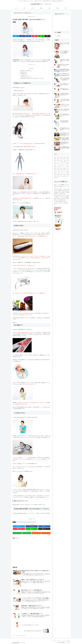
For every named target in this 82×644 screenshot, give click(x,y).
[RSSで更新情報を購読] (41, 533)
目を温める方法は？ (24, 72)
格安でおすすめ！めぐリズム (26, 76)
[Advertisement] (32, 551)
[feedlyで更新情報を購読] (22, 533)
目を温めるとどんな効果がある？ (26, 70)
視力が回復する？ (24, 73)
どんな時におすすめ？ (24, 75)
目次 (30, 68)
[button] (47, 36)
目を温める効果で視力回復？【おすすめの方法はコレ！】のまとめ (32, 78)
